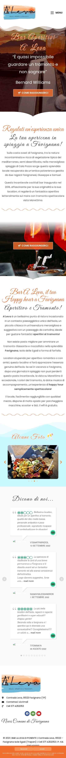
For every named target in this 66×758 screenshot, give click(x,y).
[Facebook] (27, 713)
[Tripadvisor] (33, 713)
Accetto (42, 749)
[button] (5, 462)
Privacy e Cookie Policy (34, 755)
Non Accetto (23, 749)
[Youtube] (38, 713)
